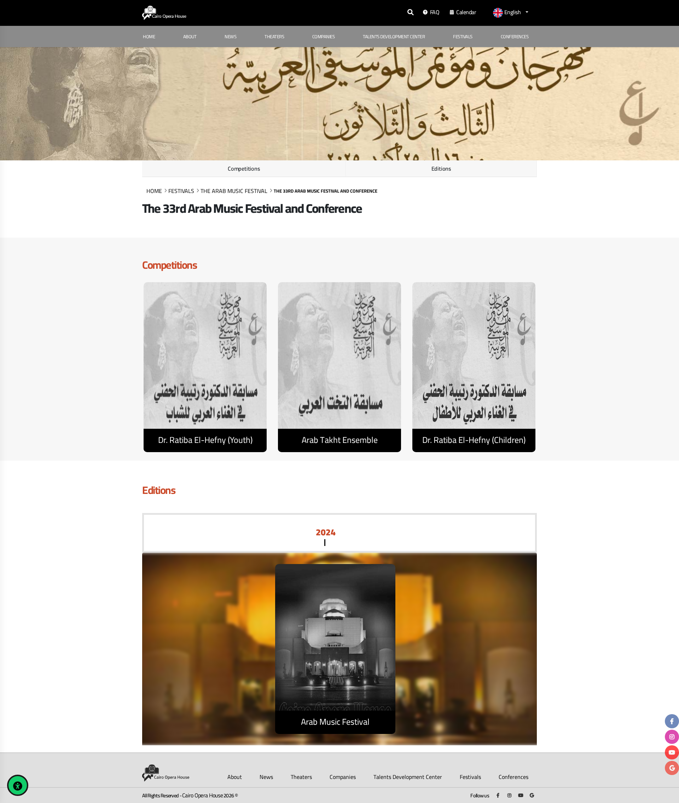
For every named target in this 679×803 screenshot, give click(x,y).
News (230, 36)
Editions (441, 168)
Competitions (244, 168)
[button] (511, 13)
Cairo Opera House (202, 795)
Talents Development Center (394, 36)
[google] (672, 768)
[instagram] (671, 736)
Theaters (274, 36)
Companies (323, 36)
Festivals (462, 36)
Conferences (515, 36)
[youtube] (672, 752)
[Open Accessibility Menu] (17, 785)
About (190, 36)
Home (149, 36)
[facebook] (672, 721)
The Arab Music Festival (234, 191)
